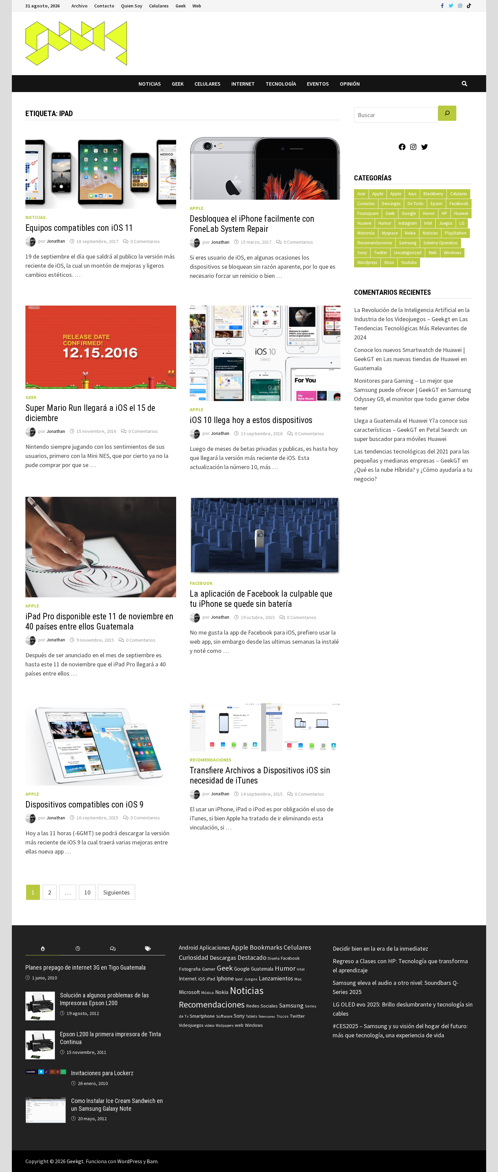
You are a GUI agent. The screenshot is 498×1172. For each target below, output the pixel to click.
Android (188, 947)
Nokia (410, 233)
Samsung (407, 243)
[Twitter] (451, 5)
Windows (452, 253)
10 (87, 892)
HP (444, 213)
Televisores (266, 1016)
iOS (201, 979)
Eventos (318, 83)
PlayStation (455, 233)
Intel (428, 223)
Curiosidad (193, 957)
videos (209, 1025)
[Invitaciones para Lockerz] (45, 1074)
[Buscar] (447, 113)
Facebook (201, 583)
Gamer (208, 969)
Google (409, 213)
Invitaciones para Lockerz (102, 1073)
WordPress (129, 1161)
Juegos (445, 223)
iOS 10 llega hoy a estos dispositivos (251, 420)
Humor (384, 223)
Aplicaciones (215, 947)
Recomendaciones (210, 760)
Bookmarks (266, 947)
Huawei (461, 213)
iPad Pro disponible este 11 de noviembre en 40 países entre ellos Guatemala (99, 622)
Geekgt (75, 1161)
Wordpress (367, 262)
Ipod (239, 978)
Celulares (159, 6)
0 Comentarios (145, 241)
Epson (436, 203)
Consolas (366, 203)
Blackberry (433, 194)
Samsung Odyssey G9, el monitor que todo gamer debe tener (412, 399)
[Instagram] (460, 5)
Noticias (150, 83)
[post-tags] (147, 948)
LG (461, 223)
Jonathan (55, 241)
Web (196, 6)
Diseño (273, 958)
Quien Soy (131, 6)
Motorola (366, 233)
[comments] (113, 948)
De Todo (415, 203)
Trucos (282, 1016)
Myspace (390, 233)
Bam (152, 1161)
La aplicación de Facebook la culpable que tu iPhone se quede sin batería (261, 599)
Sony (362, 253)
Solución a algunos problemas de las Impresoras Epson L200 (104, 999)
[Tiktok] (469, 5)
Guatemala (262, 969)
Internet (243, 83)
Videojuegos (191, 1025)
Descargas (391, 203)
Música (207, 992)
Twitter (380, 253)
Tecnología (281, 83)
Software (224, 1016)
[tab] (42, 948)
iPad (211, 979)
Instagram (407, 223)
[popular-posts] (42, 948)
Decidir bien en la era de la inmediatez (380, 948)
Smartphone (202, 1016)
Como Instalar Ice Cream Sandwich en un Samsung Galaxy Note (117, 1104)
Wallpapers (224, 1025)
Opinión (350, 83)
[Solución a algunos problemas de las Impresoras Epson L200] (40, 996)
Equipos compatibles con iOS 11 (79, 228)
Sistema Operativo (440, 243)
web (239, 1025)
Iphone (225, 978)
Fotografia (190, 969)
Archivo (79, 6)
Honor (429, 213)
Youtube (409, 262)
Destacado (251, 957)
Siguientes (116, 892)
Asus (412, 194)
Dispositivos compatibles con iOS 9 (84, 805)
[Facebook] (443, 5)
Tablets (251, 1016)
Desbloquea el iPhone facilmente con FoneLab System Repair (252, 224)
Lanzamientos (276, 978)
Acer (361, 194)
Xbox (389, 262)
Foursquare (367, 213)
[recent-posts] (77, 948)
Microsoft (189, 992)
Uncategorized (407, 253)
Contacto (104, 6)
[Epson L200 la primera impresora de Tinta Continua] (40, 1035)
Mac (298, 978)
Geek (180, 6)
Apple (196, 208)
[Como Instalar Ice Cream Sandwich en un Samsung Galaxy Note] (45, 1102)
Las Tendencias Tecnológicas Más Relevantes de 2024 (411, 328)
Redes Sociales (262, 1006)
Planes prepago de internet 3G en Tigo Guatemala (85, 967)
